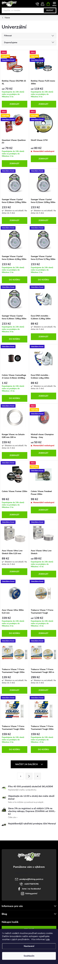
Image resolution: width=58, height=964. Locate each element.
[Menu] (54, 3)
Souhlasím (29, 955)
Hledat (49, 10)
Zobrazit (14, 104)
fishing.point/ (31, 893)
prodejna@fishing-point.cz (31, 879)
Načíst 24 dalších (26, 764)
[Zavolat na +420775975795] (37, 4)
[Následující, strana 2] (29, 776)
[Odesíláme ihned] (14, 182)
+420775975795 (31, 884)
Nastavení (29, 946)
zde (48, 939)
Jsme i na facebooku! (31, 888)
